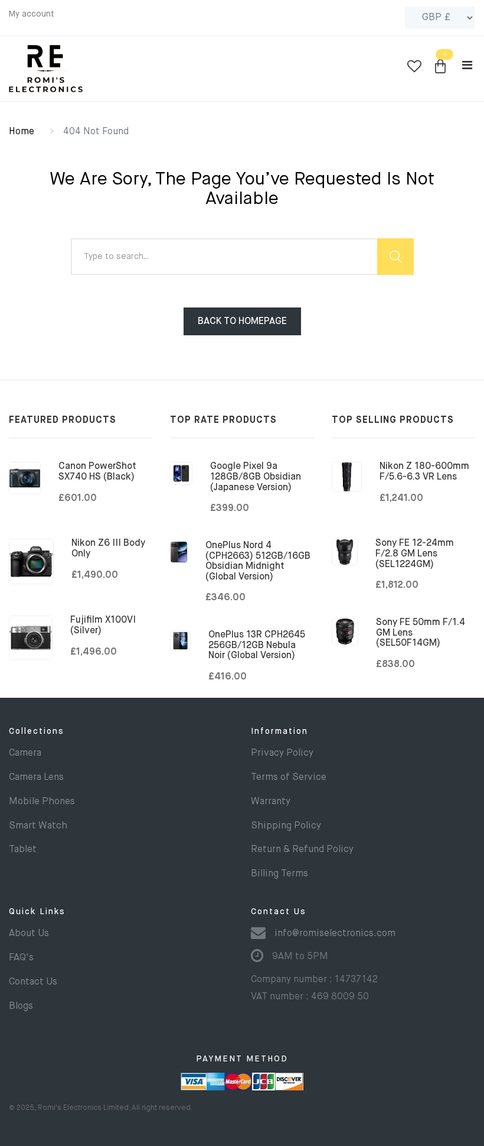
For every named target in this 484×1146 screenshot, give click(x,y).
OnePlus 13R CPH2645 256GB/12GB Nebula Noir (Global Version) (256, 645)
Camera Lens (36, 777)
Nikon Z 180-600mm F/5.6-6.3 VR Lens (424, 472)
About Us (29, 933)
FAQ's (21, 958)
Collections (36, 731)
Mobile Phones (42, 802)
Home (21, 132)
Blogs (21, 1006)
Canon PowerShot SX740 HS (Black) (97, 472)
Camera (25, 753)
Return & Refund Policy (302, 849)
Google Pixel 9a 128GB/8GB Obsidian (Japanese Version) (255, 477)
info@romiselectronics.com (334, 933)
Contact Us (33, 982)
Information (279, 731)
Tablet (23, 849)
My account (31, 14)
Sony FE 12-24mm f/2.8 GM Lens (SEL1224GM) (414, 554)
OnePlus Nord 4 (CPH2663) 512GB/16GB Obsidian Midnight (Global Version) (257, 561)
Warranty (270, 802)
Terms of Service (288, 777)
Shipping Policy (286, 826)
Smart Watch (38, 826)
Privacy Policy (282, 753)
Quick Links (37, 912)
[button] (440, 67)
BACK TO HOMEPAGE (242, 321)
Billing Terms (279, 874)
